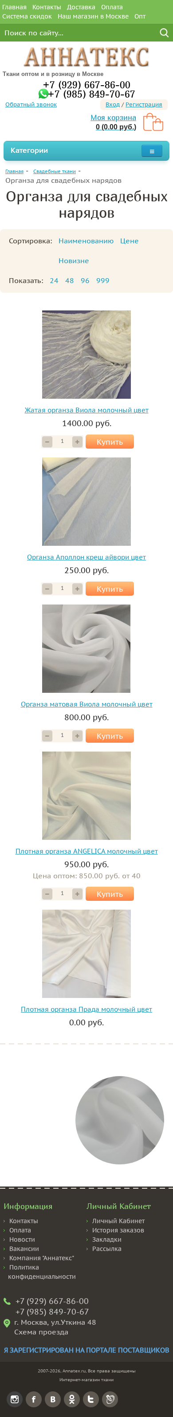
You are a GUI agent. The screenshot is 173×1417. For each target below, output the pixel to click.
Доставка (81, 7)
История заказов (118, 1230)
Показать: (26, 280)
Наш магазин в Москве (93, 16)
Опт (139, 16)
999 (103, 280)
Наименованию (86, 240)
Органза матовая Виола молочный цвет (87, 704)
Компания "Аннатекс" (41, 1258)
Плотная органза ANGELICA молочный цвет (87, 851)
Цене (129, 240)
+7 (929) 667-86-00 (86, 85)
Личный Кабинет (118, 1221)
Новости (22, 1239)
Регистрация (144, 104)
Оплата (112, 7)
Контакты (46, 7)
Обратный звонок (31, 104)
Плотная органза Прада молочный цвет (86, 1009)
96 (85, 280)
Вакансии (24, 1249)
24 (54, 280)
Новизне (74, 260)
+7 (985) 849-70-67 (91, 94)
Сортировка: (30, 240)
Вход (113, 104)
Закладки (107, 1239)
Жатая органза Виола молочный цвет (87, 410)
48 (69, 280)
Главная (14, 7)
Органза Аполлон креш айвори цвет (86, 557)
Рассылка (107, 1249)
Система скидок (27, 16)
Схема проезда (41, 1331)
